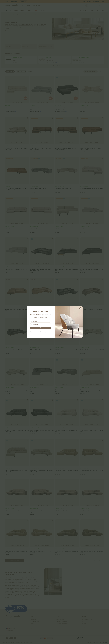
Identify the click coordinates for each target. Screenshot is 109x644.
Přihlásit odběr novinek (39, 327)
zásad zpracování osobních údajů (39, 332)
